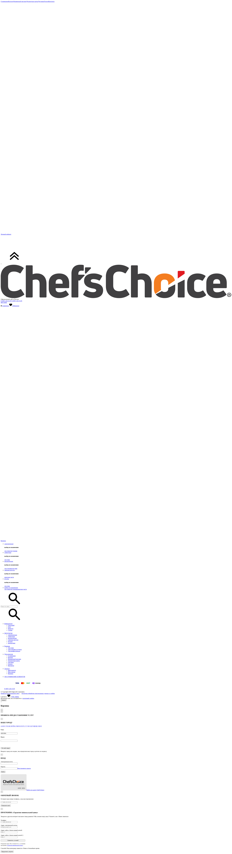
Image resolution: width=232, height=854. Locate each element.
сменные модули (9, 570)
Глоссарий (11, 625)
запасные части (9, 577)
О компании (12, 656)
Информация (8, 623)
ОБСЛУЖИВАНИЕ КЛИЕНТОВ (14, 676)
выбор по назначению (11, 587)
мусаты (6, 579)
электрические (8, 544)
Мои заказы (11, 672)
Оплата (10, 664)
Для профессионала (14, 651)
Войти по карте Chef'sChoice (35, 790)
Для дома (11, 648)
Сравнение (5, 306)
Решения (7, 646)
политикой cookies (28, 698)
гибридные (7, 552)
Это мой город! (5, 748)
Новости (10, 628)
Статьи (10, 630)
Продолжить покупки (7, 851)
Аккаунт (7, 668)
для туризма (13, 551)
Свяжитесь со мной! (12, 840)
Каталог (10, 657)
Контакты (11, 665)
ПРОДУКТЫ (8, 633)
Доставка (11, 662)
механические (8, 561)
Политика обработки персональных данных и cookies (38, 693)
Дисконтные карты (14, 660)
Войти (3, 772)
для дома (7, 551)
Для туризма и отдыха (15, 649)
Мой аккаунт (12, 670)
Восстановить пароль (24, 768)
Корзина (10, 673)
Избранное (16, 306)
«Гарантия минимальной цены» (15, 845)
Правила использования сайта (10, 693)
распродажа (11, 643)
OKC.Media (15, 696)
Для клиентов (8, 654)
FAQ (9, 627)
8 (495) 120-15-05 (6, 301)
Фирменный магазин (14, 659)
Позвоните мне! (5, 805)
